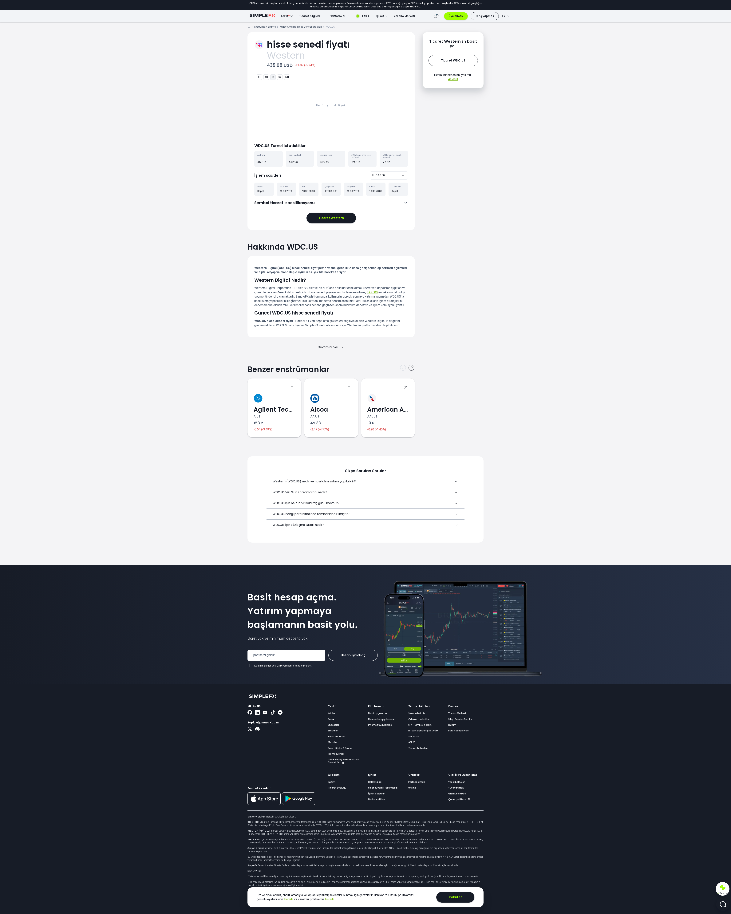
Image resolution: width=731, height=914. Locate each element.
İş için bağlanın (376, 793)
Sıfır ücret (413, 736)
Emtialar (333, 730)
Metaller (333, 742)
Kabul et (455, 897)
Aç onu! (453, 79)
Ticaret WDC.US (453, 60)
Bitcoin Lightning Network (423, 730)
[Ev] (249, 27)
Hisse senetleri (336, 736)
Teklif (332, 706)
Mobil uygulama (377, 713)
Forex (331, 719)
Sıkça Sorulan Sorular (460, 719)
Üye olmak (456, 16)
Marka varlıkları (376, 799)
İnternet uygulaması (380, 724)
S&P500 (372, 292)
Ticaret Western (331, 218)
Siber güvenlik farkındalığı (382, 787)
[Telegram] (280, 712)
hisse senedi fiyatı (308, 44)
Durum (452, 724)
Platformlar (376, 706)
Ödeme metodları (418, 719)
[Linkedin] (257, 712)
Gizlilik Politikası (457, 793)
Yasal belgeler (456, 782)
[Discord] (257, 729)
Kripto (331, 713)
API (410, 742)
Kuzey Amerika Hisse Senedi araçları (301, 26)
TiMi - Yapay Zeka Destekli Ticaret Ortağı (343, 761)
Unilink (412, 787)
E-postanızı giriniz (263, 655)
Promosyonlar (336, 753)
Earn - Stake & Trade (340, 748)
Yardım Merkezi (404, 16)
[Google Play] (298, 803)
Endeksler (333, 724)
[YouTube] (265, 712)
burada (289, 899)
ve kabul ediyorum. (283, 665)
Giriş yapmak (485, 16)
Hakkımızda (374, 782)
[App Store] (264, 804)
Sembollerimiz (416, 713)
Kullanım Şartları (262, 665)
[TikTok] (272, 712)
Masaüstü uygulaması (381, 719)
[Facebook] (249, 712)
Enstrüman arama (265, 26)
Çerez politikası (457, 799)
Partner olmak (416, 782)
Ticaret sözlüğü (337, 787)
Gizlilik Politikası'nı (284, 665)
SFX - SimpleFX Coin (420, 724)
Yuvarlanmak (456, 787)
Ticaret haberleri (418, 748)
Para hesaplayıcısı (458, 730)
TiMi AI (366, 16)
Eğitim (331, 782)
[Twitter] (249, 729)
